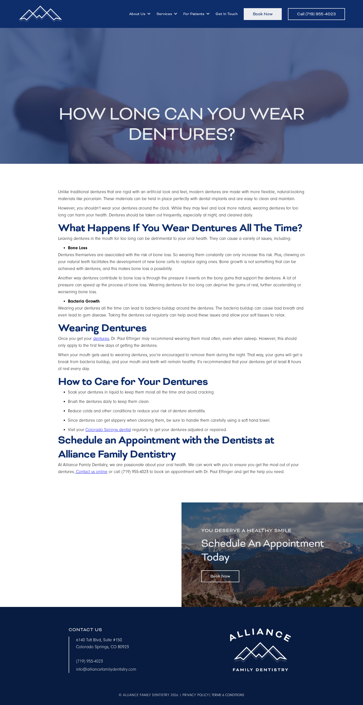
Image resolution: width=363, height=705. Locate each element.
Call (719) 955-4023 (316, 14)
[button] (139, 13)
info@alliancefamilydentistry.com (106, 669)
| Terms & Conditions (226, 695)
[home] (40, 14)
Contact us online (91, 471)
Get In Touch (227, 14)
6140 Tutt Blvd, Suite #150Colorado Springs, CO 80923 (102, 643)
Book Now (263, 14)
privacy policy (195, 695)
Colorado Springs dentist (108, 429)
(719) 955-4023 (89, 661)
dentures (101, 338)
